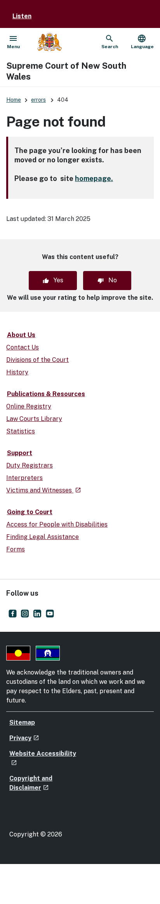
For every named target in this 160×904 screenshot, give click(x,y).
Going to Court (29, 512)
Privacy (24, 738)
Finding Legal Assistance (42, 537)
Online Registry (28, 406)
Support (19, 453)
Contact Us (22, 347)
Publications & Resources (46, 394)
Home (13, 100)
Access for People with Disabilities (57, 524)
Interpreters (24, 478)
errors (38, 100)
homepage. (94, 178)
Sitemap (22, 722)
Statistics (20, 431)
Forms (15, 549)
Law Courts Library (34, 418)
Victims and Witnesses (43, 490)
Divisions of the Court (37, 359)
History (17, 372)
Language (142, 41)
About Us (21, 335)
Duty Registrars (29, 465)
